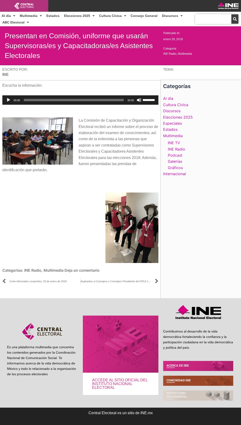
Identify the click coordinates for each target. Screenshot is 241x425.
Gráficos (175, 167)
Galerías (175, 161)
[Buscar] (234, 19)
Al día (6, 16)
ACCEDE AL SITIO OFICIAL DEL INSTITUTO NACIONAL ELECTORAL (120, 384)
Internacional (174, 173)
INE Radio (170, 53)
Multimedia (28, 16)
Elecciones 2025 (77, 16)
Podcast (175, 155)
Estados (53, 16)
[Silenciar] (139, 100)
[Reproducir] (8, 100)
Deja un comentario (82, 270)
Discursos (170, 16)
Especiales (172, 123)
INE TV (174, 142)
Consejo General (144, 16)
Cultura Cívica (110, 16)
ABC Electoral (13, 22)
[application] (80, 100)
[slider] (149, 99)
